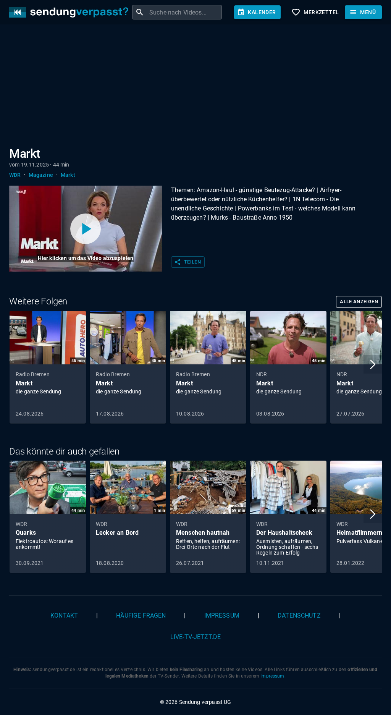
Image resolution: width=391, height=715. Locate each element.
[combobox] (184, 12)
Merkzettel (315, 12)
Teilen (187, 262)
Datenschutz (299, 615)
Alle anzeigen (359, 301)
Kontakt (64, 615)
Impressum (221, 615)
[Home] (70, 12)
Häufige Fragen (141, 615)
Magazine (41, 175)
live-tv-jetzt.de (195, 637)
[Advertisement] (195, 87)
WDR (15, 175)
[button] (373, 364)
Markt (68, 175)
